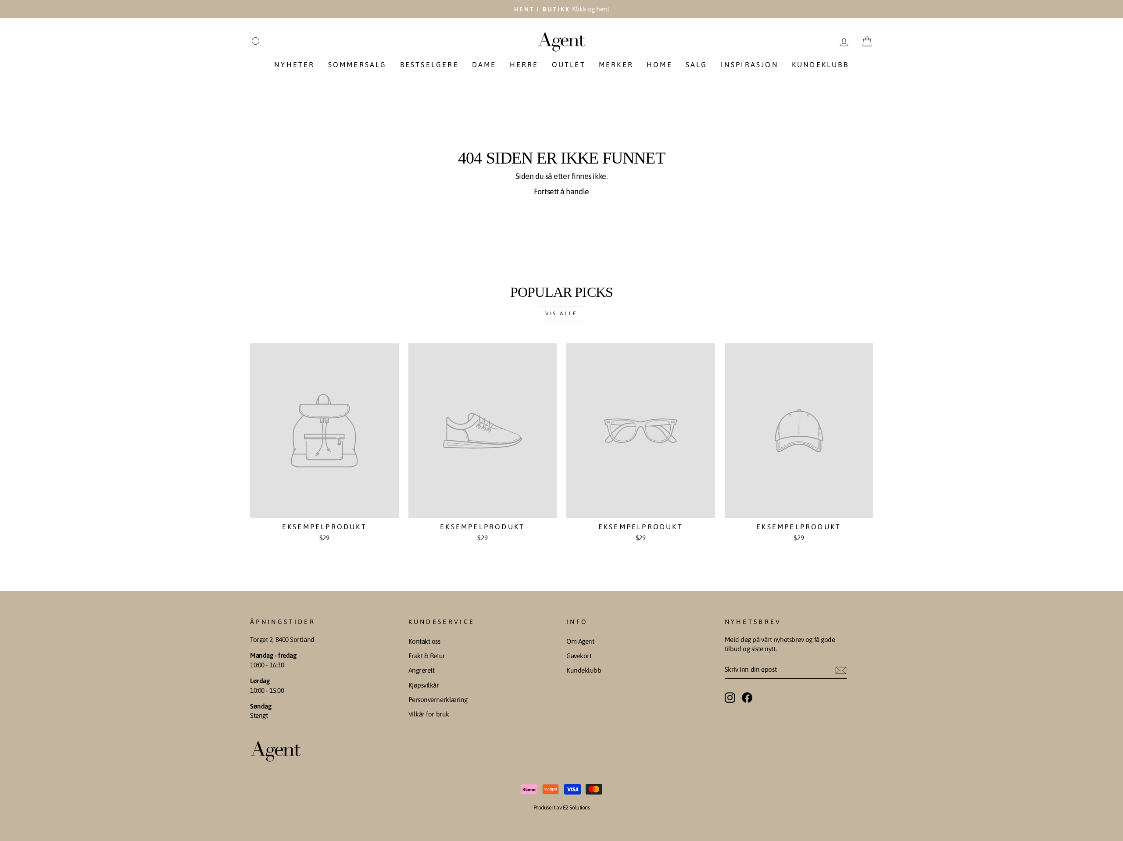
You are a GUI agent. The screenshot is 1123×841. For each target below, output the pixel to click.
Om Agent (580, 641)
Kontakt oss (424, 641)
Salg (697, 64)
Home (659, 64)
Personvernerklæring (438, 699)
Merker (616, 64)
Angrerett (421, 670)
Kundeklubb (820, 64)
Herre (524, 64)
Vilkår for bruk (428, 714)
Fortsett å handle (561, 191)
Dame (484, 64)
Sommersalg (357, 64)
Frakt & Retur (426, 655)
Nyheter (294, 64)
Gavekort (578, 655)
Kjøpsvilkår (423, 685)
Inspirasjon (750, 64)
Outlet (569, 64)
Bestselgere (429, 64)
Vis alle (561, 313)
